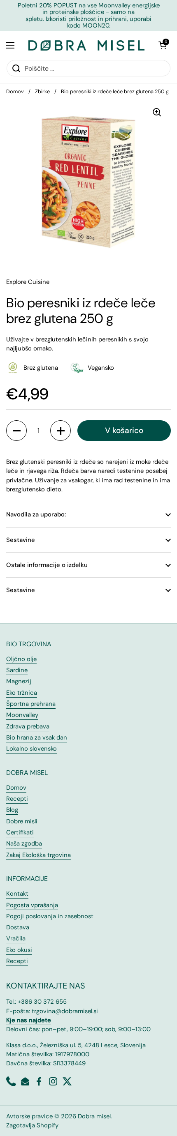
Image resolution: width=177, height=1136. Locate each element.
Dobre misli (21, 821)
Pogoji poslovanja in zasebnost (49, 916)
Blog (12, 810)
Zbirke (42, 91)
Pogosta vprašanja (32, 905)
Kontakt (17, 893)
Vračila (16, 938)
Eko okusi (19, 950)
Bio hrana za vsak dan (36, 737)
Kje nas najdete (28, 1020)
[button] (162, 45)
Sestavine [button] (20, 540)
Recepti (17, 799)
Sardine (17, 670)
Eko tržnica (21, 693)
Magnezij (18, 681)
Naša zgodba (24, 843)
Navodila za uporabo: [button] (36, 514)
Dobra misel (94, 1116)
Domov (15, 91)
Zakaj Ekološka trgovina (38, 855)
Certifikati (20, 832)
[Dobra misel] (86, 45)
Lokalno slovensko (31, 748)
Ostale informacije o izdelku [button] (47, 565)
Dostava (17, 927)
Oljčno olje (21, 659)
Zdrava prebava (27, 726)
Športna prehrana (31, 704)
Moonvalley (22, 715)
